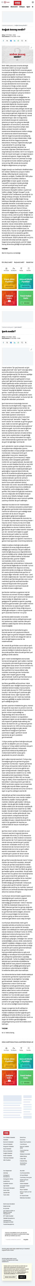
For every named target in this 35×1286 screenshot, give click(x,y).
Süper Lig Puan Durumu (24, 1180)
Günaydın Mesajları (9, 1188)
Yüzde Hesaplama (8, 1224)
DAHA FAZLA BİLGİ (10, 1277)
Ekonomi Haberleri (8, 1142)
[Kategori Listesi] (33, 2)
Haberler (5, 1139)
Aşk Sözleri (6, 1186)
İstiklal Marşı (23, 1156)
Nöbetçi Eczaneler (25, 1154)
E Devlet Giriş (23, 1161)
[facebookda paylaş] (3, 40)
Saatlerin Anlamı (8, 1183)
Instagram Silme (8, 1179)
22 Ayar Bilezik (24, 1175)
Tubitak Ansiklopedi (7, 25)
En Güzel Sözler (24, 1195)
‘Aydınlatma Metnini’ (9, 1273)
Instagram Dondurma (6, 1176)
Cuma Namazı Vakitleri (24, 1151)
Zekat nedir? (6, 1042)
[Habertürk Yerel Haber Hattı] (25, 298)
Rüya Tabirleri (24, 1189)
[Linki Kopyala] (25, 40)
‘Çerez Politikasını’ (22, 1272)
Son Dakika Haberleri (9, 1137)
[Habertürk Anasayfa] (17, 3)
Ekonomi (14, 7)
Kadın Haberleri (7, 1155)
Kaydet (26, 1239)
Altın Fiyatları (7, 1160)
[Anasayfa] (6, 1133)
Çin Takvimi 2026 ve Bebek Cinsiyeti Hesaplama (9, 1212)
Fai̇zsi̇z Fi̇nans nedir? (16, 1042)
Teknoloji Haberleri (8, 1158)
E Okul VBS (23, 1158)
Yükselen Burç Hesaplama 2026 (8, 1221)
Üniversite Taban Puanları (24, 1186)
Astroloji (5, 1173)
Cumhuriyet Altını (25, 1173)
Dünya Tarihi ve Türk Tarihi (25, 1192)
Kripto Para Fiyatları (25, 1142)
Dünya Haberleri (7, 1151)
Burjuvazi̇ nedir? (19, 262)
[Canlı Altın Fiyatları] (9, 281)
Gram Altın (6, 1190)
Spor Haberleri (7, 1149)
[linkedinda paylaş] (14, 40)
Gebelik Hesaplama (9, 1218)
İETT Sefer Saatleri (8, 1216)
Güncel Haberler (7, 1144)
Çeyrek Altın (6, 1192)
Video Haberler (24, 1183)
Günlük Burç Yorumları (23, 1163)
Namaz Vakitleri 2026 (24, 1147)
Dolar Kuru (23, 1137)
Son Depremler (7, 1170)
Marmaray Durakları (9, 1204)
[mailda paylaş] (22, 40)
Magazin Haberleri (8, 1146)
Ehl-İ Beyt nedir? (7, 262)
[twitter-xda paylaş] (7, 40)
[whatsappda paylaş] (18, 40)
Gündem (5, 7)
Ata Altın (22, 1170)
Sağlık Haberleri (7, 1153)
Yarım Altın (6, 1195)
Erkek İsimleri (6, 1206)
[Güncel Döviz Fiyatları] (25, 281)
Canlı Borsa (23, 1144)
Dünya (22, 7)
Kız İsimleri (6, 1208)
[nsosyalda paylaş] (10, 40)
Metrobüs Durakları (25, 1198)
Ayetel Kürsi (6, 1181)
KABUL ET (22, 1277)
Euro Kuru (22, 1139)
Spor (28, 7)
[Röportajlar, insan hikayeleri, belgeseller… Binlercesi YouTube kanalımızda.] (9, 298)
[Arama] (2, 2)
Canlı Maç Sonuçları (26, 1177)
